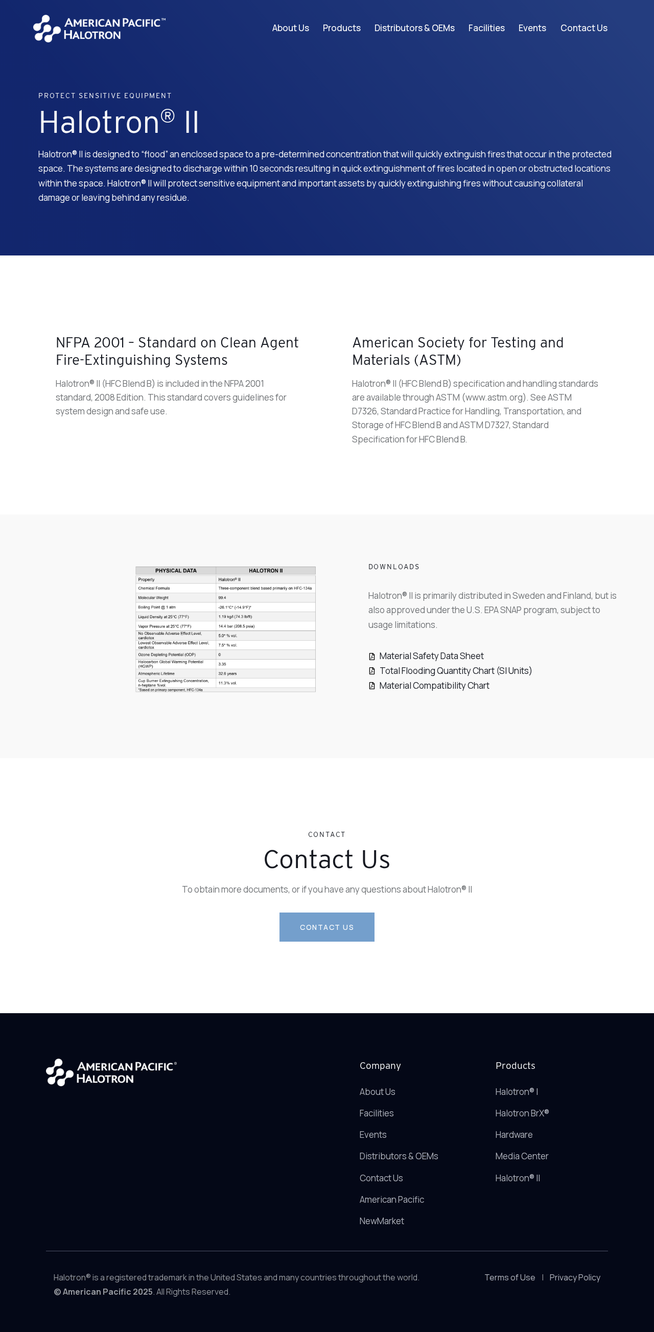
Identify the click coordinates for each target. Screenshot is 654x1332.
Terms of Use (509, 1277)
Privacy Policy (575, 1277)
